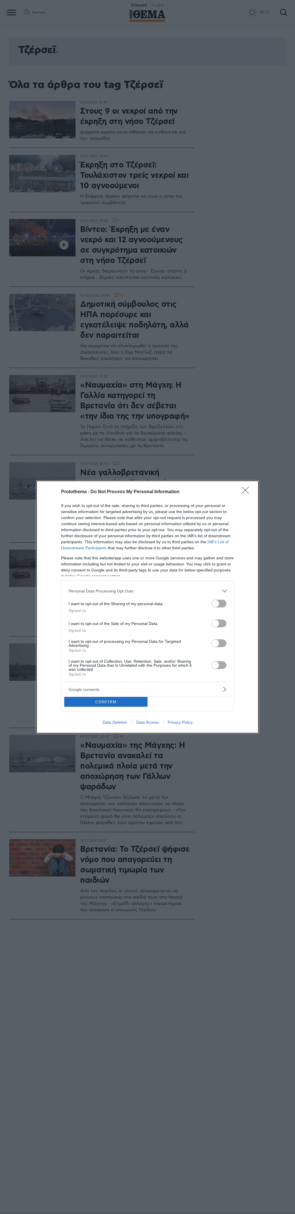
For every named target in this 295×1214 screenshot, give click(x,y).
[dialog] (147, 607)
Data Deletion (115, 722)
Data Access (147, 722)
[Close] (247, 492)
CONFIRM (106, 702)
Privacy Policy (180, 722)
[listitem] (147, 591)
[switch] (218, 603)
